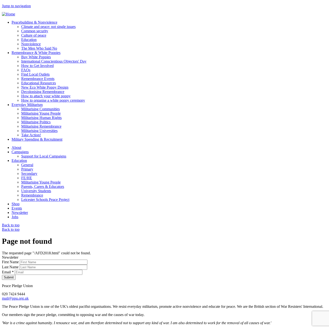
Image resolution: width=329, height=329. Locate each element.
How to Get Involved (37, 66)
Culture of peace (33, 35)
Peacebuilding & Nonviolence (34, 22)
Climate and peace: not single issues (48, 27)
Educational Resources (38, 83)
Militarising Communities (40, 109)
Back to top (11, 225)
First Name (11, 262)
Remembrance (32, 195)
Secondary (29, 173)
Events (17, 208)
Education (29, 40)
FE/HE (26, 178)
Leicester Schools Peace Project (45, 199)
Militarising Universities (39, 131)
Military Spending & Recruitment (37, 139)
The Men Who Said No (39, 48)
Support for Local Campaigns (43, 156)
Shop (16, 204)
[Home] (8, 14)
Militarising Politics (36, 122)
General (27, 165)
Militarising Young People (41, 113)
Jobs (15, 217)
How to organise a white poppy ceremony (53, 100)
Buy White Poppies (36, 57)
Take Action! (31, 135)
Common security (34, 31)
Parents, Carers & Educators (42, 186)
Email (8, 272)
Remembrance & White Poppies (36, 53)
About (16, 147)
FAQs (25, 70)
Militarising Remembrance (41, 126)
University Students (36, 191)
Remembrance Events (37, 79)
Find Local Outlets (35, 74)
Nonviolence (31, 44)
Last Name (11, 267)
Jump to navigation (16, 6)
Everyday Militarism (27, 105)
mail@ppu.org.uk (15, 298)
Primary (27, 169)
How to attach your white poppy (46, 96)
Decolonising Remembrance (42, 92)
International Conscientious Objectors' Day (53, 61)
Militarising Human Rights (41, 118)
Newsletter (20, 213)
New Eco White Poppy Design (44, 87)
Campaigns (20, 152)
